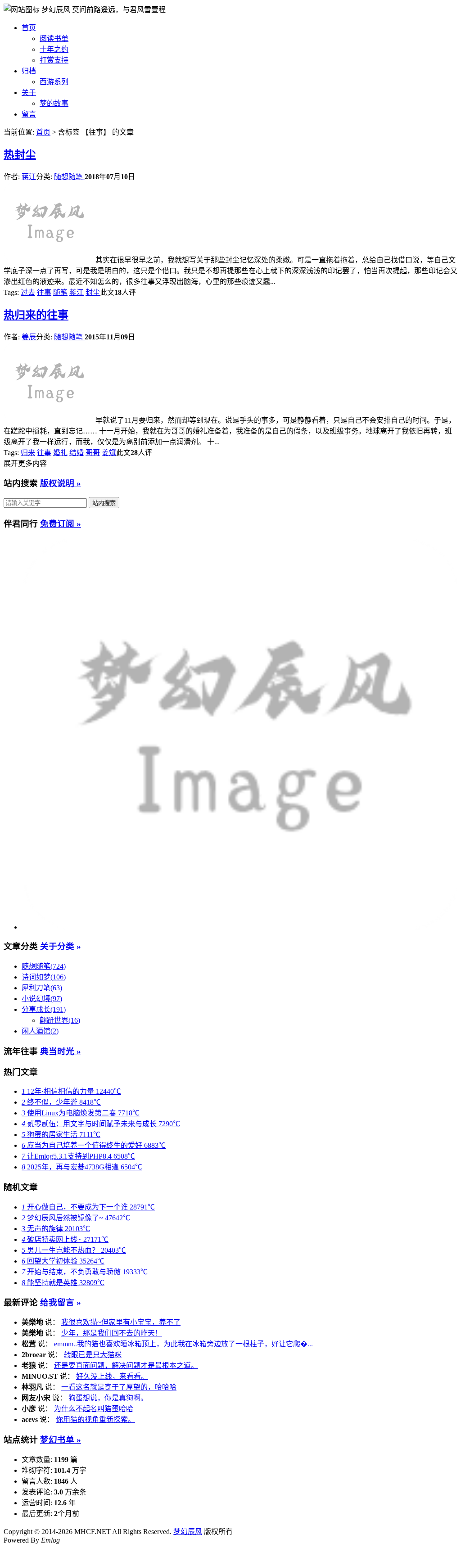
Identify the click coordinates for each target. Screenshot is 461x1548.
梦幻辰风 (56, 10)
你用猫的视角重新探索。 (95, 1419)
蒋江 (29, 177)
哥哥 (93, 452)
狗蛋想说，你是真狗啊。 (108, 1398)
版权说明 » (60, 483)
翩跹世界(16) (60, 1020)
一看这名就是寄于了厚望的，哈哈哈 (118, 1387)
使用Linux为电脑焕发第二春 (81, 1113)
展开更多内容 (25, 463)
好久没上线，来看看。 (112, 1376)
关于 (29, 92)
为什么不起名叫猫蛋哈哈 (93, 1409)
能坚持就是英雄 (63, 1282)
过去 (28, 292)
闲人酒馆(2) (40, 1031)
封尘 (20, 155)
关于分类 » (60, 946)
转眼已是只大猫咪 (93, 1354)
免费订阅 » (60, 523)
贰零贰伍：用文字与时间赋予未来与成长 (101, 1124)
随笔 (60, 292)
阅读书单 (54, 38)
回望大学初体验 (63, 1261)
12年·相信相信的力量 (71, 1091)
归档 (29, 71)
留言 (29, 114)
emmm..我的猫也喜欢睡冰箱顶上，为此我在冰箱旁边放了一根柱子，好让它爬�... (183, 1344)
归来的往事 (36, 315)
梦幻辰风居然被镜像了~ (76, 1218)
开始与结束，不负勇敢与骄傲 (85, 1272)
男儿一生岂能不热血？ (74, 1250)
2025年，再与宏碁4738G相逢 (82, 1167)
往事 (44, 292)
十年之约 (54, 49)
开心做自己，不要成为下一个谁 (88, 1207)
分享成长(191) (44, 1009)
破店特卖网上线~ (65, 1239)
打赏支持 (54, 60)
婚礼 (60, 452)
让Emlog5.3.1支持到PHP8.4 (78, 1156)
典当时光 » (60, 1051)
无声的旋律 (56, 1228)
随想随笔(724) (44, 966)
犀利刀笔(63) (42, 988)
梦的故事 (54, 103)
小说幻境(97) (42, 998)
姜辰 (29, 337)
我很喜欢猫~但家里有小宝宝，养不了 (121, 1322)
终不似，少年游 (61, 1102)
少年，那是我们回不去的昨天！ (111, 1333)
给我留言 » (60, 1302)
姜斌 (109, 452)
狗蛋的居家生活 (61, 1134)
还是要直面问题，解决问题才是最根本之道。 (126, 1365)
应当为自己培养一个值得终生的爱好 (94, 1145)
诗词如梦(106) (44, 977)
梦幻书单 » (60, 1439)
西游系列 (54, 82)
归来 (28, 452)
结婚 (76, 452)
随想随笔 (69, 177)
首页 (29, 28)
